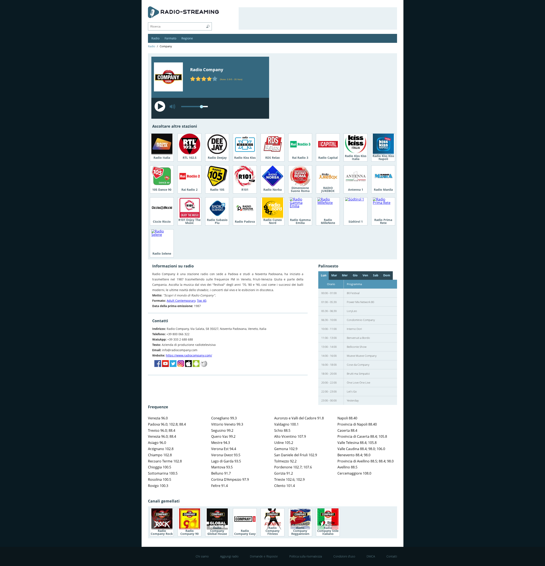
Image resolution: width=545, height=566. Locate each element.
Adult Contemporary (181, 301)
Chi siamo (202, 556)
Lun (323, 275)
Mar (334, 275)
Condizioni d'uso (344, 556)
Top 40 (201, 301)
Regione (187, 38)
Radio (155, 38)
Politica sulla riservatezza (305, 556)
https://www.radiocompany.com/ (189, 355)
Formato (170, 38)
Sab (375, 275)
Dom (386, 275)
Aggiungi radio (229, 556)
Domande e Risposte (264, 556)
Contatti (391, 556)
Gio (355, 275)
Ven (365, 275)
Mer (345, 275)
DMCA (371, 556)
